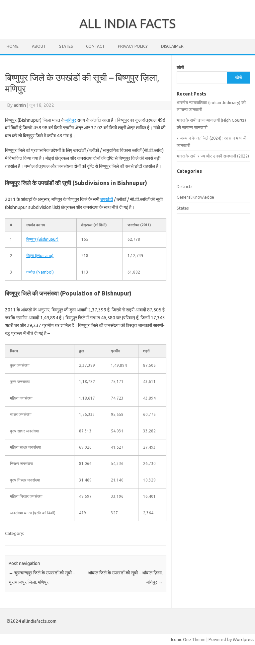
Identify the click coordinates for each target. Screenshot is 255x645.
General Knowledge (195, 197)
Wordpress (243, 639)
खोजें (180, 67)
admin (20, 105)
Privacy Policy (133, 46)
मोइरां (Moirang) (39, 255)
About (39, 46)
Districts (185, 186)
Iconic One (181, 639)
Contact (95, 46)
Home (13, 46)
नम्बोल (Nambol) (40, 272)
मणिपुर (70, 120)
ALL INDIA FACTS (127, 23)
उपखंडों (106, 199)
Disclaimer (172, 46)
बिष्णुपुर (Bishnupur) (42, 239)
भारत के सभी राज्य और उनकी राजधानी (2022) (213, 156)
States (66, 46)
